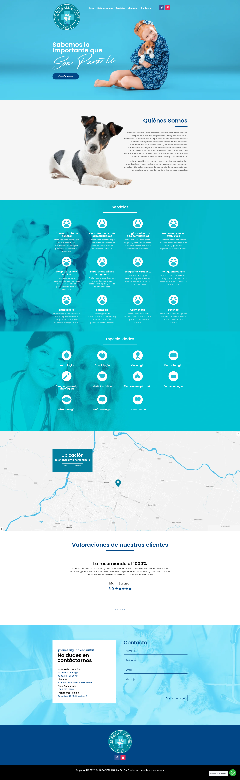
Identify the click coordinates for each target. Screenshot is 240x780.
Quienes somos (105, 8)
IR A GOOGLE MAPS (72, 465)
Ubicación (133, 8)
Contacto (146, 8)
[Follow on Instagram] (167, 7)
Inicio (91, 8)
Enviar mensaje (175, 698)
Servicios (120, 8)
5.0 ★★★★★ (120, 588)
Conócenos (65, 76)
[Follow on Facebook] (161, 7)
